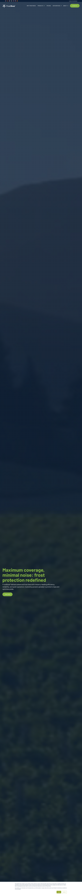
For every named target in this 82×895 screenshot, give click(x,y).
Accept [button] (59, 892)
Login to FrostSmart (73, 0)
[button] (41, 5)
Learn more (7, 594)
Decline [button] (64, 892)
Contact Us (74, 5)
